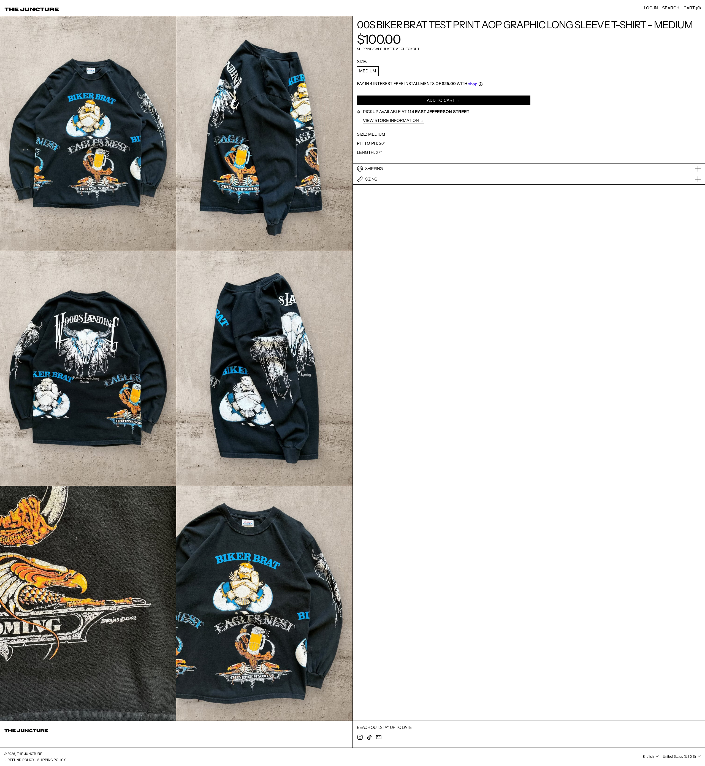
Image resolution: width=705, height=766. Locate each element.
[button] (670, 8)
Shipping (365, 49)
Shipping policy (51, 760)
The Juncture (30, 754)
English (648, 757)
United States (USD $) (680, 757)
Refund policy (20, 760)
